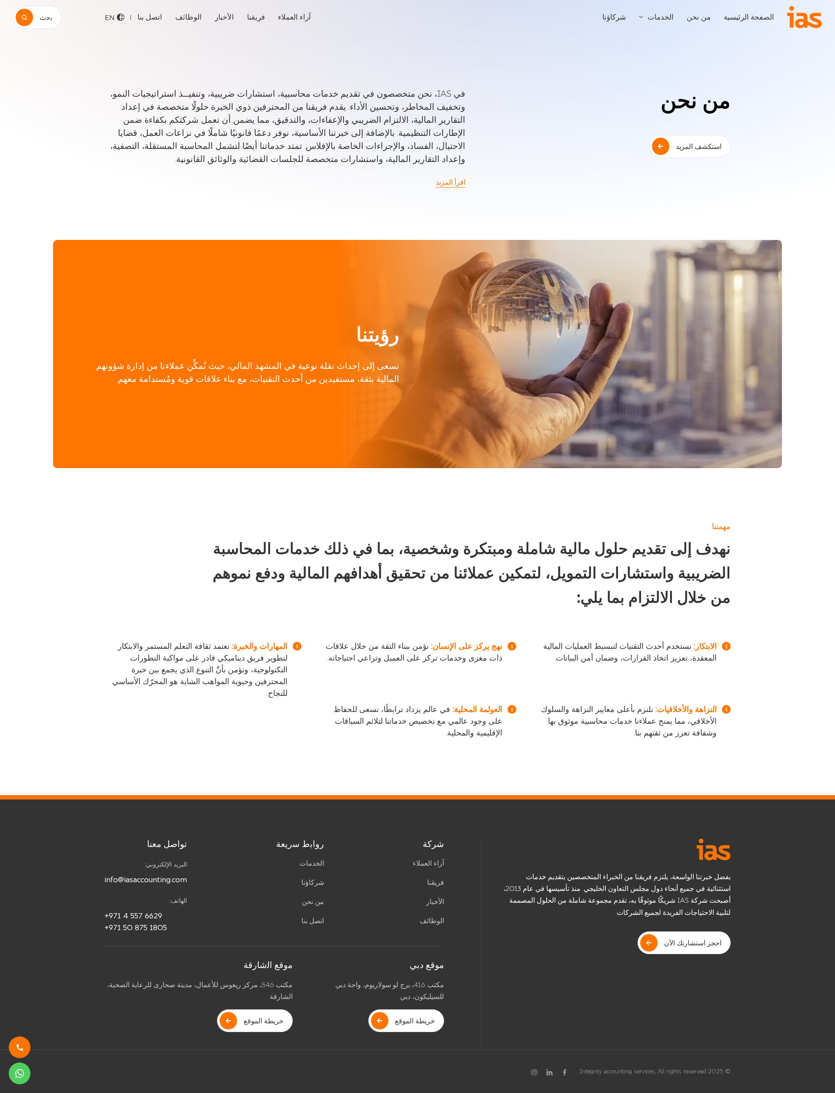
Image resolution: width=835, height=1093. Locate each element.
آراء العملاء (294, 16)
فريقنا (256, 16)
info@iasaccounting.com (145, 879)
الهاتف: (178, 900)
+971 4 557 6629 (133, 916)
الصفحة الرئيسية (749, 16)
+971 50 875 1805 (135, 927)
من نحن (699, 16)
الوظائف (188, 16)
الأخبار (224, 16)
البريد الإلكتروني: (166, 864)
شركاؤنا (614, 16)
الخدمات (661, 16)
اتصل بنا (149, 16)
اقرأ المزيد (450, 182)
